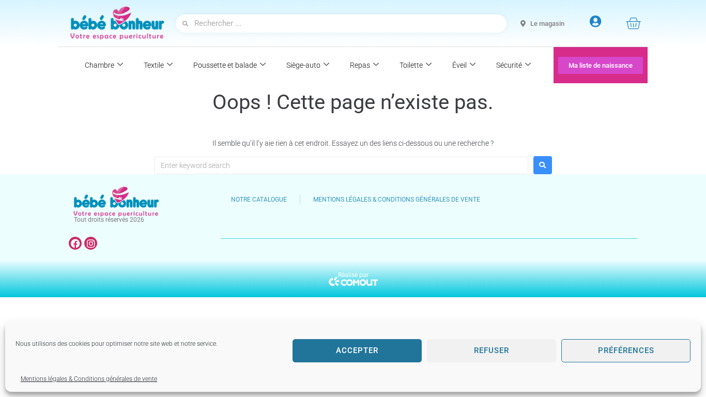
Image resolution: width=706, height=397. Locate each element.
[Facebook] (75, 243)
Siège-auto (303, 65)
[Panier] (633, 23)
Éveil (459, 65)
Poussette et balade (225, 65)
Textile (154, 65)
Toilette (411, 65)
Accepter (357, 350)
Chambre (99, 65)
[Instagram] (90, 243)
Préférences (626, 350)
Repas (360, 65)
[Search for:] (341, 165)
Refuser (491, 350)
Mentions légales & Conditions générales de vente (89, 379)
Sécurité (509, 65)
